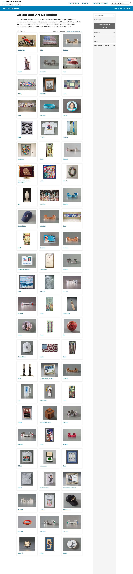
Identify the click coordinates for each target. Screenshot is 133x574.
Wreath (65, 181)
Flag (41, 50)
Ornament (43, 466)
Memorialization (103, 24)
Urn (19, 204)
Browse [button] (85, 3)
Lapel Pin (20, 553)
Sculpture (21, 159)
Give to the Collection (122, 9)
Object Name (70, 31)
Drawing (43, 93)
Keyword (97, 32)
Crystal (42, 291)
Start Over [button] (104, 27)
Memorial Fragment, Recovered (24, 181)
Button (65, 115)
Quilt (64, 93)
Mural (19, 93)
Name (96, 41)
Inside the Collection (11, 9)
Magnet (42, 248)
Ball (64, 335)
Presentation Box (45, 422)
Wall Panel (43, 269)
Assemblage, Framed (46, 378)
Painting (65, 137)
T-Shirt (42, 137)
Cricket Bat (66, 313)
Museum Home (74, 3)
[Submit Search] (130, 3)
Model (20, 71)
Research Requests (100, 3)
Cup (19, 400)
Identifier (77, 31)
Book (19, 378)
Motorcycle (21, 50)
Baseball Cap (22, 226)
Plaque (20, 422)
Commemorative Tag (24, 269)
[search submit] (113, 15)
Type (95, 37)
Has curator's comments (101, 45)
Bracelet (65, 50)
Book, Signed (44, 487)
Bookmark (43, 400)
